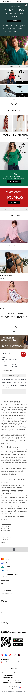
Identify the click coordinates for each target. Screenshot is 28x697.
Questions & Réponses (5, 580)
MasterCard (8, 559)
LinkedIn (20, 487)
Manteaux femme (6, 530)
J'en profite (14, 202)
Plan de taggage (4, 622)
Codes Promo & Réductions (6, 593)
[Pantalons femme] (19, 126)
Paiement (2, 587)
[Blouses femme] (14, 156)
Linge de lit (5, 533)
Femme (4, 66)
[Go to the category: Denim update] (14, 76)
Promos (2, 619)
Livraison (2, 583)
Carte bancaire (8, 566)
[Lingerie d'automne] (14, 295)
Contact (2, 600)
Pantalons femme (6, 524)
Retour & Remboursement (6, 590)
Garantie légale (17, 682)
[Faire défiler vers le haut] (14, 549)
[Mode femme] (14, 19)
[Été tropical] (14, 264)
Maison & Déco (4, 615)
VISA (6, 563)
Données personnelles (7, 387)
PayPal (7, 570)
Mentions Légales (6, 680)
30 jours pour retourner (20, 1)
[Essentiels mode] (14, 234)
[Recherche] (26, 5)
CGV (3, 672)
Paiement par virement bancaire (12, 574)
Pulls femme (5, 522)
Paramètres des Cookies (8, 677)
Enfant (19, 66)
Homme (12, 66)
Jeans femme (5, 526)
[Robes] (6, 126)
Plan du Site (16, 680)
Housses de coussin (7, 537)
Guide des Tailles (4, 597)
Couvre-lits (5, 539)
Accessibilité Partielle (11, 672)
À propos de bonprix (5, 628)
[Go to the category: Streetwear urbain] (14, 91)
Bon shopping (22, 82)
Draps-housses (5, 535)
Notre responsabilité (5, 631)
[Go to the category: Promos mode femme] (14, 197)
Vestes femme (5, 528)
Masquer (3, 542)
